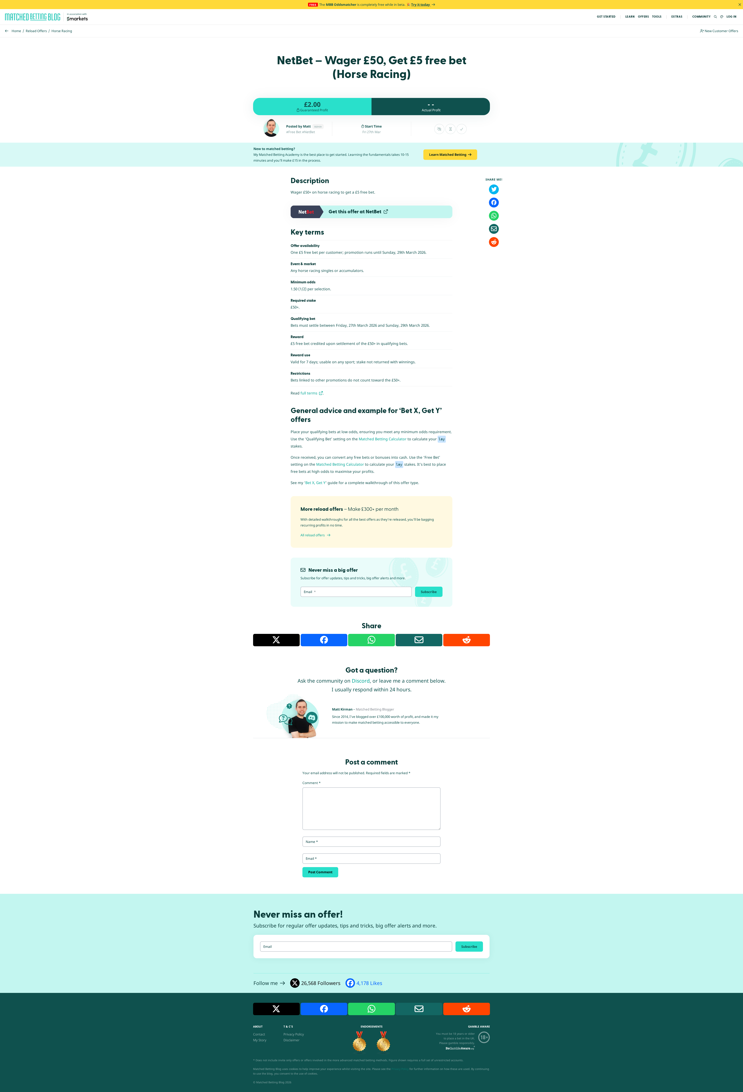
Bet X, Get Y (315, 482)
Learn (630, 17)
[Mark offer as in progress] (450, 129)
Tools (657, 17)
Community (701, 17)
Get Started (606, 17)
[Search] (715, 17)
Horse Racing (61, 31)
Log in (731, 17)
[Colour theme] (722, 17)
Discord (361, 680)
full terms (309, 393)
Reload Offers (36, 31)
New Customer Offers (721, 31)
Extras (676, 17)
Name (312, 841)
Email (311, 858)
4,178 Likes (369, 983)
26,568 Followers (320, 983)
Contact (259, 1034)
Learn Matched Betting (448, 154)
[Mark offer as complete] (461, 129)
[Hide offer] (439, 129)
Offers (643, 17)
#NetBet (308, 132)
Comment (311, 783)
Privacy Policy (293, 1034)
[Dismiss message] (739, 4)
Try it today (421, 4)
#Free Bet (293, 132)
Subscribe (429, 592)
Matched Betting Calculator (383, 438)
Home (16, 31)
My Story (259, 1040)
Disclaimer (291, 1040)
